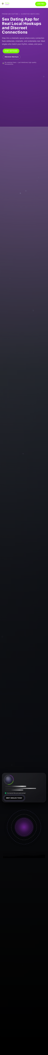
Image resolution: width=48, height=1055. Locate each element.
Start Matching (11, 51)
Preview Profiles (11, 57)
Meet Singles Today (14, 798)
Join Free (41, 4)
